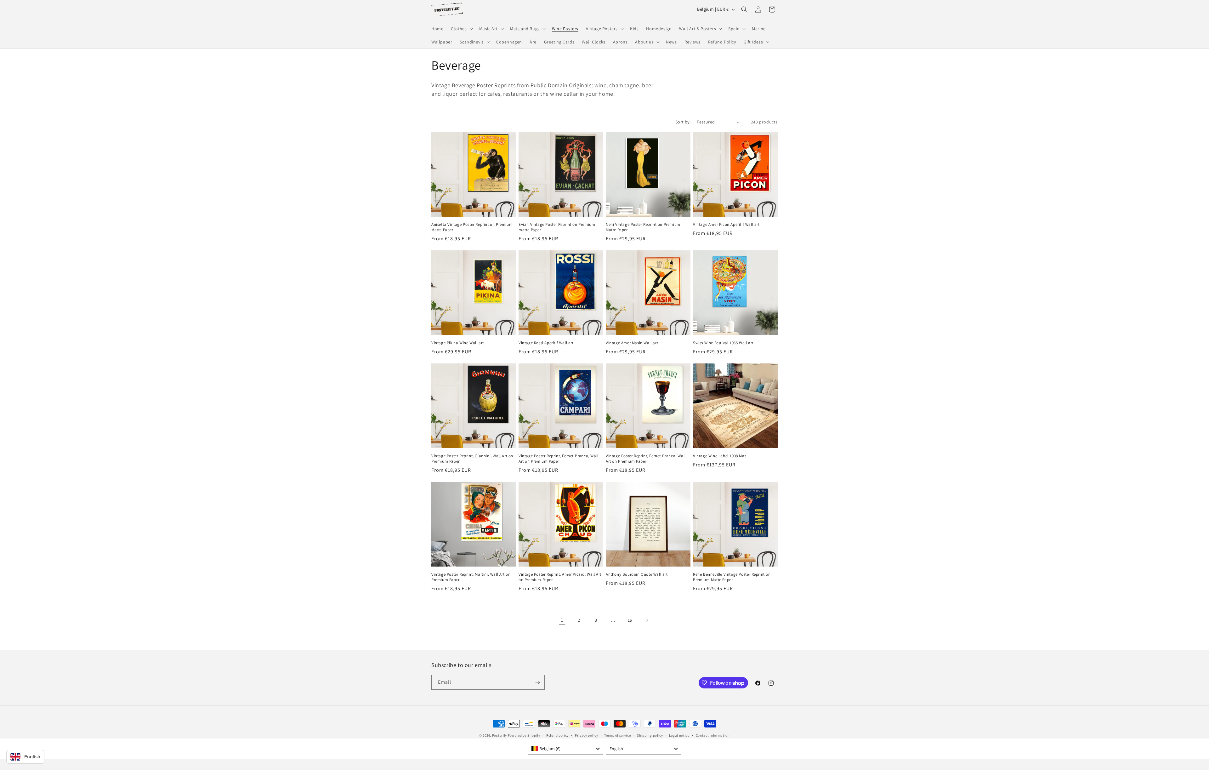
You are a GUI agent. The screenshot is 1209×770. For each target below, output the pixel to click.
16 (630, 620)
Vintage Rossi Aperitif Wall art (546, 342)
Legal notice (679, 735)
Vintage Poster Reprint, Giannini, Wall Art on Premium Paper (472, 458)
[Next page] (647, 620)
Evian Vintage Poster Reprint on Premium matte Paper (557, 227)
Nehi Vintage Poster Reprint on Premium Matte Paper (643, 227)
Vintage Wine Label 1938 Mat (719, 456)
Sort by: (682, 122)
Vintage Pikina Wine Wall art (457, 342)
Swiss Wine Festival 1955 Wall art (723, 342)
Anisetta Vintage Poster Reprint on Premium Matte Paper (472, 227)
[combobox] (565, 748)
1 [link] (562, 620)
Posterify (499, 735)
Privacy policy (586, 735)
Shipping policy (650, 735)
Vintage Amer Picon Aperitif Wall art (726, 224)
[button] (461, 28)
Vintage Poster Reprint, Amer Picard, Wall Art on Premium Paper (560, 577)
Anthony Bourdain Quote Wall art (637, 574)
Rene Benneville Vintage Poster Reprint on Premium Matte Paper (732, 577)
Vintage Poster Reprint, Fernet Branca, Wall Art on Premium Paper (559, 458)
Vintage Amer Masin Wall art (632, 342)
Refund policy (557, 735)
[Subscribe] (537, 682)
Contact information (713, 735)
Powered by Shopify (524, 735)
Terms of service (617, 735)
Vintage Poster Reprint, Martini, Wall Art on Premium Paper (470, 577)
